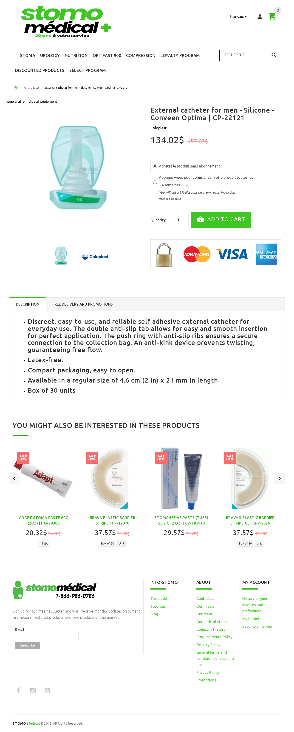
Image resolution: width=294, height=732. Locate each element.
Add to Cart (225, 219)
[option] (61, 256)
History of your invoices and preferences (255, 604)
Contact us (205, 598)
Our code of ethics (211, 622)
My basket (250, 619)
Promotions (206, 680)
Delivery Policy (208, 645)
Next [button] (279, 478)
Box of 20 (107, 543)
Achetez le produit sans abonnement (189, 166)
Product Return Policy (214, 637)
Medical (26, 723)
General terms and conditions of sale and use (215, 658)
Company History (210, 629)
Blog (154, 614)
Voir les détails (170, 198)
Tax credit (158, 598)
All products (31, 87)
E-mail (19, 629)
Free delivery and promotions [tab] (82, 304)
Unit (121, 543)
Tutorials (158, 606)
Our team (204, 614)
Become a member (257, 626)
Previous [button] (14, 478)
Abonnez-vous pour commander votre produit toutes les (206, 177)
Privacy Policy (207, 672)
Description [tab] (27, 304)
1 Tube (43, 543)
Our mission (206, 606)
